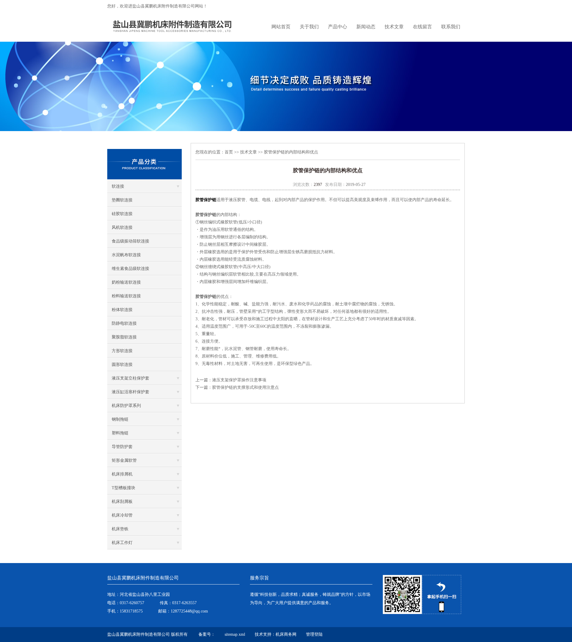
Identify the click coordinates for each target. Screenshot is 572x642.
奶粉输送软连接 (126, 282)
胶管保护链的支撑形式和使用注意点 (245, 387)
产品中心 (337, 26)
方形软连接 (122, 351)
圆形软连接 (122, 364)
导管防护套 (122, 446)
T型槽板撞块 (123, 488)
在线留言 (422, 26)
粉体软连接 (122, 309)
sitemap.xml (235, 634)
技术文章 (394, 26)
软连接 (118, 186)
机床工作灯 (122, 542)
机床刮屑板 (122, 501)
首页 (229, 152)
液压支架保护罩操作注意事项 (239, 380)
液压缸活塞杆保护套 (130, 392)
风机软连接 (122, 227)
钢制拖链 (120, 419)
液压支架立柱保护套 (130, 378)
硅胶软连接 (122, 214)
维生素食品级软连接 (130, 268)
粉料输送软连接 (126, 296)
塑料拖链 (120, 433)
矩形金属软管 (124, 460)
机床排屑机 (122, 474)
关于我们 (309, 26)
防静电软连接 (124, 323)
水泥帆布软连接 (126, 255)
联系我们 (450, 26)
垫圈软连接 (122, 200)
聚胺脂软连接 (124, 337)
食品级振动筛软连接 (130, 241)
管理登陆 (314, 634)
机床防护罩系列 (126, 405)
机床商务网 (286, 634)
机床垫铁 (120, 529)
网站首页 (280, 26)
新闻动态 (365, 26)
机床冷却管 (122, 515)
